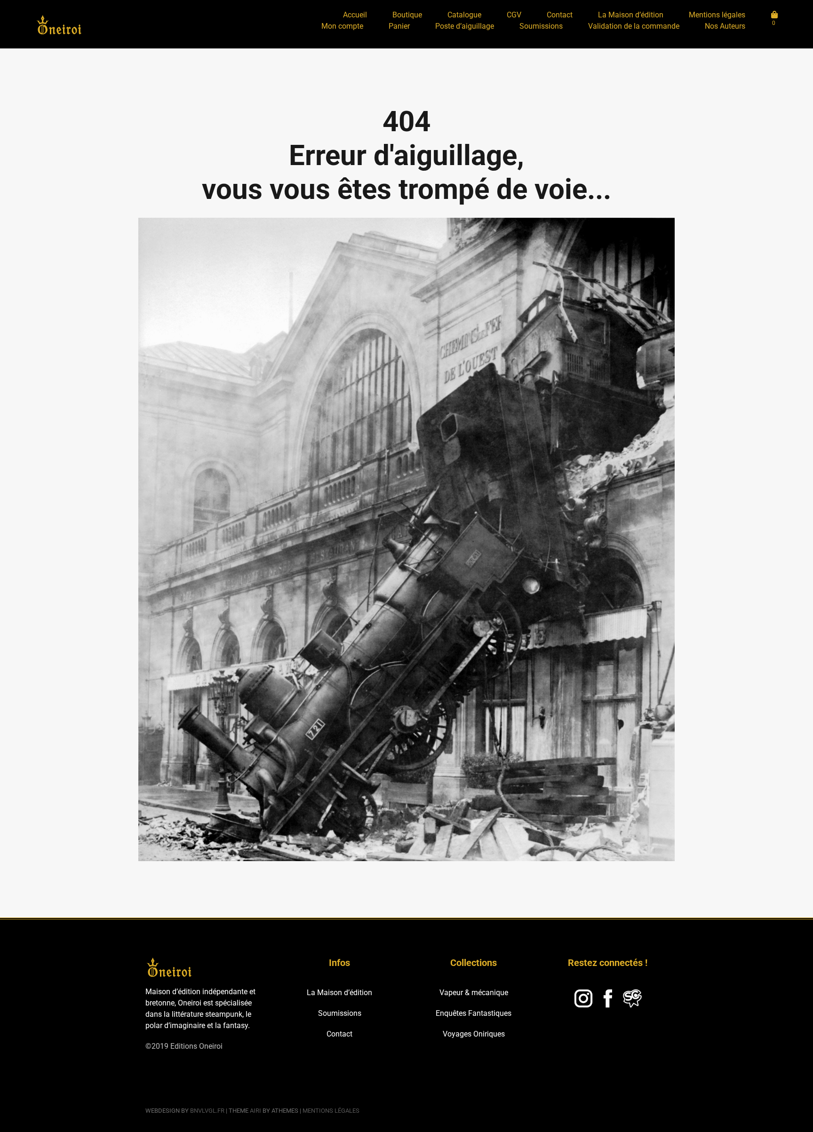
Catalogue (464, 14)
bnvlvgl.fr (207, 1110)
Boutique (407, 14)
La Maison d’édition (630, 14)
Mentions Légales (331, 1110)
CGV (514, 14)
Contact (560, 14)
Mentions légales (717, 14)
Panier (399, 26)
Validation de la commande (633, 26)
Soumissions (541, 26)
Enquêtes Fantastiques (473, 1013)
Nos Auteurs (725, 26)
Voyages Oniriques (474, 1033)
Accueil (355, 14)
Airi (255, 1110)
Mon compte (342, 26)
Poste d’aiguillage (464, 26)
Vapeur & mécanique (473, 992)
